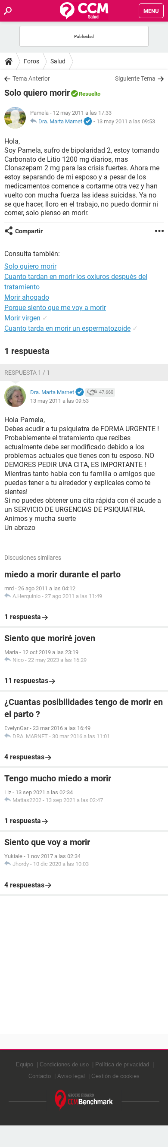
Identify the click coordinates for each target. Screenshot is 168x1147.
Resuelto (89, 94)
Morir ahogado (26, 297)
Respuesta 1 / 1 (27, 372)
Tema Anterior (31, 78)
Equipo (24, 1064)
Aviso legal (71, 1076)
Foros (31, 61)
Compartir (29, 231)
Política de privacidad (122, 1064)
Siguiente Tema (135, 78)
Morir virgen (22, 318)
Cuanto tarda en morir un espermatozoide (67, 328)
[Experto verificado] (88, 121)
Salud (57, 61)
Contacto (39, 1076)
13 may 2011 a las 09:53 (125, 121)
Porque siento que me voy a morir (55, 308)
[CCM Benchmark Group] (84, 1100)
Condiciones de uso (64, 1064)
